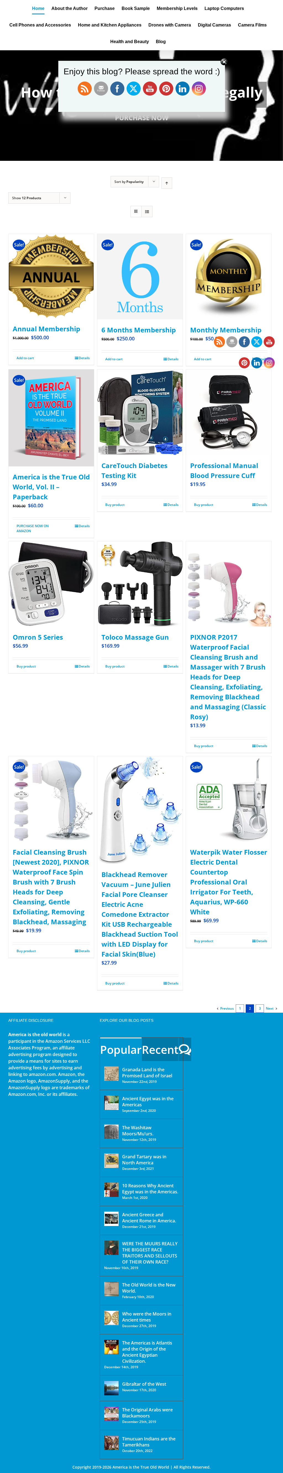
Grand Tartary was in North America (144, 1160)
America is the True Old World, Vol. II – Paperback (51, 486)
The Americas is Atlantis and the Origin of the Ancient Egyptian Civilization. (147, 1352)
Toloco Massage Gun (135, 637)
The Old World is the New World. (148, 1288)
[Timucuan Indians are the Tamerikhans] (111, 1443)
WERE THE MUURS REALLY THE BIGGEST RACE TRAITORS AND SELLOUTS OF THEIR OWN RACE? (149, 1253)
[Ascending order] (166, 183)
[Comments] (185, 1049)
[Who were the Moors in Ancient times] (111, 1318)
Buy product (115, 504)
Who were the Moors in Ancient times (146, 1317)
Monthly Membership (225, 329)
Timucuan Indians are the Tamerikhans (148, 1442)
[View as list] (147, 211)
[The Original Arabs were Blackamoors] (111, 1414)
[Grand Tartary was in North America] (111, 1161)
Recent (160, 1049)
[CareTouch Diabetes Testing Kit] (140, 412)
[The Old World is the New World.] (111, 1289)
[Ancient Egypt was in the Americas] (111, 1103)
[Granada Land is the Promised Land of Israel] (111, 1074)
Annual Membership (46, 328)
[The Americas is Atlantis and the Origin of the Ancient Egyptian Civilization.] (111, 1347)
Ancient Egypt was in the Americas (148, 1102)
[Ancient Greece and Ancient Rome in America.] (111, 1219)
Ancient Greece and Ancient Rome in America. (149, 1218)
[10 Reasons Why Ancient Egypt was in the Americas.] (111, 1190)
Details (84, 358)
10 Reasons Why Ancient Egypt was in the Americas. (150, 1189)
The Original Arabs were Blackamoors (147, 1413)
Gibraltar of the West (144, 1384)
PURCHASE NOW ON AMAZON (33, 528)
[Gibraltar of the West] (111, 1388)
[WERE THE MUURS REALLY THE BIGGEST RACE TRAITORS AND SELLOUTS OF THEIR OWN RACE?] (111, 1248)
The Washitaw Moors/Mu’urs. (137, 1131)
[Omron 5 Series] (51, 584)
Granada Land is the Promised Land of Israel (147, 1073)
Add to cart (25, 358)
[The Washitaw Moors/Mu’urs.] (111, 1132)
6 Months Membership (138, 329)
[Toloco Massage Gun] (140, 584)
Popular (121, 1049)
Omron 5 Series (38, 637)
